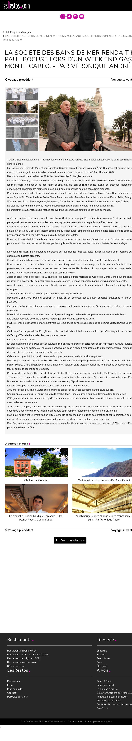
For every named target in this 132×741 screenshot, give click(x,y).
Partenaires (13, 681)
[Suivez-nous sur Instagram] (75, 16)
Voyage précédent (20, 80)
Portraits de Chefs (17, 697)
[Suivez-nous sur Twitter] (69, 16)
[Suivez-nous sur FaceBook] (63, 16)
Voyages (26, 32)
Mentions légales (103, 721)
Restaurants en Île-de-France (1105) (28, 654)
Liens (10, 685)
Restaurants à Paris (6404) (22, 650)
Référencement (16, 666)
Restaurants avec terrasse (22, 662)
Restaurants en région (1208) (23, 658)
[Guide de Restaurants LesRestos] (16, 5)
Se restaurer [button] (98, 15)
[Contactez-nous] (81, 16)
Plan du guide (14, 689)
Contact (11, 693)
